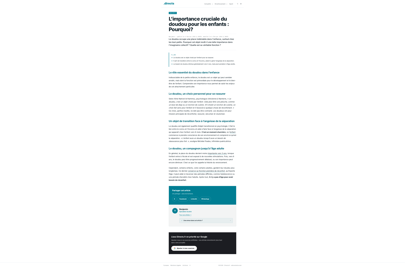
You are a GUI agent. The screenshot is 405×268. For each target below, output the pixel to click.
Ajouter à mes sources (185, 248)
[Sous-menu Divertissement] (227, 4)
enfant (233, 132)
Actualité (207, 4)
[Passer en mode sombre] (241, 4)
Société (173, 13)
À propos (166, 265)
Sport (231, 4)
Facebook (183, 199)
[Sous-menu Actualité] (212, 4)
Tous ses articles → (185, 215)
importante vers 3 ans (217, 153)
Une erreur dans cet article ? (193, 220)
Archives (185, 265)
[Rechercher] (237, 4)
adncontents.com (236, 265)
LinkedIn (194, 199)
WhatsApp (205, 199)
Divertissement (220, 4)
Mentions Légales (175, 265)
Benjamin (172, 36)
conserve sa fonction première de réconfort (206, 171)
